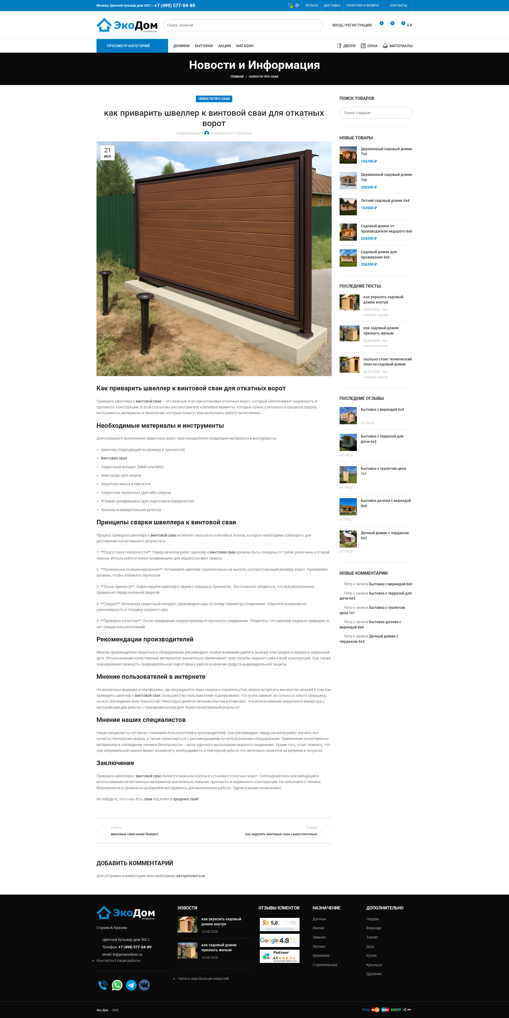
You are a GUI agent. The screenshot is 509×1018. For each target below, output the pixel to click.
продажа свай (185, 799)
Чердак (372, 919)
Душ (370, 946)
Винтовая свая (114, 458)
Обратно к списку (214, 830)
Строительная (325, 965)
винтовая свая (223, 552)
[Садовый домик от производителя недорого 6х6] (348, 232)
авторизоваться (190, 876)
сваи (148, 799)
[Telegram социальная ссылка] (278, 5)
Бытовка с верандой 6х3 (390, 584)
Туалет (372, 937)
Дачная (319, 919)
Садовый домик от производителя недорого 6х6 (386, 228)
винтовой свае (148, 401)
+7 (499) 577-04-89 (135, 947)
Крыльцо (374, 965)
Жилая (318, 928)
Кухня (371, 955)
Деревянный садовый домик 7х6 (386, 177)
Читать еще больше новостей (203, 978)
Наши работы (129, 960)
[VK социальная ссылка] (270, 5)
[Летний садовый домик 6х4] (348, 206)
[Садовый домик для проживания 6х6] (348, 258)
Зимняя (319, 937)
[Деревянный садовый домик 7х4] (348, 155)
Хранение (321, 955)
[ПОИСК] (317, 25)
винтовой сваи (199, 388)
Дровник (374, 974)
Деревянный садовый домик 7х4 (386, 151)
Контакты (105, 960)
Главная (237, 76)
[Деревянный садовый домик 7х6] (348, 181)
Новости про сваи (263, 76)
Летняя (319, 946)
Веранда (373, 928)
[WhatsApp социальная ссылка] (262, 5)
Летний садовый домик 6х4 (385, 200)
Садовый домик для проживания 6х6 (379, 254)
